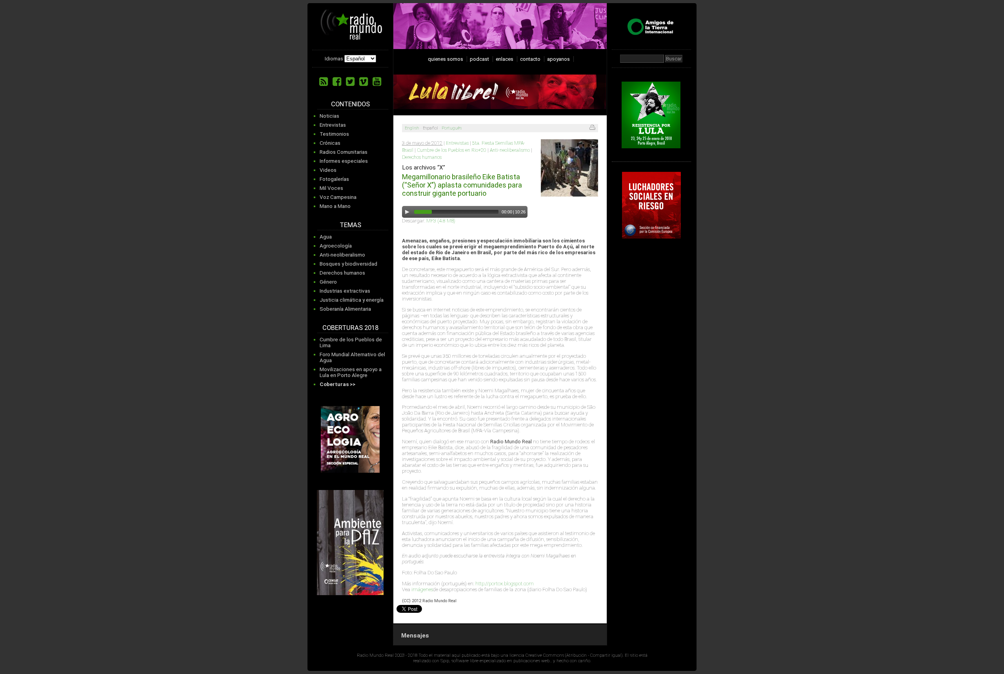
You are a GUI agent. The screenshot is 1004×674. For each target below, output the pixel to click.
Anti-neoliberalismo (342, 255)
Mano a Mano (335, 206)
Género (328, 282)
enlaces (504, 59)
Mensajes (415, 635)
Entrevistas (333, 125)
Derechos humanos (342, 273)
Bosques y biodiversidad (348, 264)
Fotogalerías (334, 179)
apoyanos (558, 59)
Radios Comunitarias (343, 152)
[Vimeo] (363, 81)
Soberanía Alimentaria (345, 309)
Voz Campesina (338, 197)
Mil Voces (331, 188)
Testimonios (334, 134)
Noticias (329, 116)
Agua (326, 237)
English (412, 128)
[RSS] (323, 81)
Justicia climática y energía (352, 300)
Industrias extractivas (345, 291)
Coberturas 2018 (350, 328)
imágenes (422, 589)
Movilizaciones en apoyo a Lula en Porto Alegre (351, 372)
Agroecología (336, 246)
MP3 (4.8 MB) (440, 221)
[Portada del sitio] (351, 37)
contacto (530, 59)
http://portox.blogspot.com (504, 584)
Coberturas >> (337, 384)
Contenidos (350, 104)
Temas (350, 225)
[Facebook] (336, 81)
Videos (328, 170)
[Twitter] (350, 81)
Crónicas (330, 143)
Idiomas (334, 59)
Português (452, 128)
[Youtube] (376, 81)
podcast (479, 59)
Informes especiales (344, 161)
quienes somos (445, 59)
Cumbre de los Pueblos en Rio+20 (451, 150)
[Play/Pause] (407, 212)
